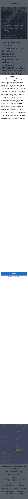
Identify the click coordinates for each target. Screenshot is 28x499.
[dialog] (14, 249)
